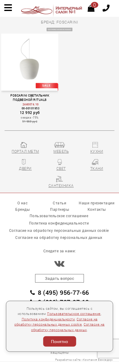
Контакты (97, 209)
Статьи (59, 203)
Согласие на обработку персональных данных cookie (59, 230)
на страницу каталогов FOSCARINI (59, 29)
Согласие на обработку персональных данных (59, 237)
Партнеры (59, 209)
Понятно (59, 341)
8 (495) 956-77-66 (63, 292)
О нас (22, 203)
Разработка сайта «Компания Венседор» (84, 359)
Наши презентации (96, 203)
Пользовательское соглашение (74, 314)
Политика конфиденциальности (48, 319)
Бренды (22, 209)
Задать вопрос (59, 278)
